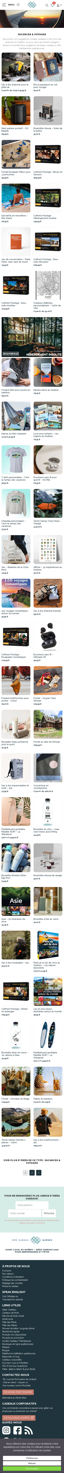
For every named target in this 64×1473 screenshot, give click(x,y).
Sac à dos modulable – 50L (15, 962)
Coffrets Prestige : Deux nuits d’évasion (45, 260)
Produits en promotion (13, 1338)
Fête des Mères (9, 1325)
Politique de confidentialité (15, 1280)
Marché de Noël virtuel (13, 1316)
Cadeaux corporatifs (12, 1360)
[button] (59, 5)
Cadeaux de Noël (10, 1313)
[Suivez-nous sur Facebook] (17, 1429)
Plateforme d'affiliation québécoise (18, 1353)
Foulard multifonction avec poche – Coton (15, 699)
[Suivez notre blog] (29, 1429)
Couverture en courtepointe (41, 786)
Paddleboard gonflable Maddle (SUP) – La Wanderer (13, 831)
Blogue (5, 1350)
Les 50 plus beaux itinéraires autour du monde (47, 1010)
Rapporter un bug (10, 1356)
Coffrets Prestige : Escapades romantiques (13, 655)
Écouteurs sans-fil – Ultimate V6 (43, 655)
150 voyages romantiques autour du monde (14, 612)
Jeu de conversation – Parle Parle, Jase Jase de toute (15, 260)
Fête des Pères (9, 1322)
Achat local (7, 1319)
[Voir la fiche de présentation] (16, 67)
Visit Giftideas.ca (10, 1296)
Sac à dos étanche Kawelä (47, 611)
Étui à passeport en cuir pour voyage (45, 85)
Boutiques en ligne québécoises (17, 1344)
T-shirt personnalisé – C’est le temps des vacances (15, 478)
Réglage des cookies (12, 1283)
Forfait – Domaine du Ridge (15, 1098)
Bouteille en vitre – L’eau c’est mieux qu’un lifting (46, 830)
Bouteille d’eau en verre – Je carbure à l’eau (14, 1053)
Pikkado (6, 1347)
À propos (6, 1270)
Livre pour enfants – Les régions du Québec (45, 434)
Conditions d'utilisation (13, 1277)
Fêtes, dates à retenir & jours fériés (18, 1369)
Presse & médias (10, 1286)
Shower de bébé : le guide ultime (18, 1328)
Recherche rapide (10, 1331)
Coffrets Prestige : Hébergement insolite (44, 216)
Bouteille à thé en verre (45, 919)
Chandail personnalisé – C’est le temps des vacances (13, 523)
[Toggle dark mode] (18, 4)
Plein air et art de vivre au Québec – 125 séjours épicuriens (46, 965)
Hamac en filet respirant (13, 433)
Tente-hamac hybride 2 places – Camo (13, 1141)
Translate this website (12, 1299)
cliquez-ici (23, 1382)
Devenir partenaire (18, 1392)
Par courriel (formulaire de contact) (19, 1379)
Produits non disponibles (14, 1335)
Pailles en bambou (42, 1098)
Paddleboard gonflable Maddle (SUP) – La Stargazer (45, 1055)
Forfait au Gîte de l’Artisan (46, 742)
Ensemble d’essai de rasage (47, 875)
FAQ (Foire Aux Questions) (14, 1366)
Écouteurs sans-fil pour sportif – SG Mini (45, 478)
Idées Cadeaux (9, 1309)
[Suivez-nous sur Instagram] (6, 1429)
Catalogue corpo (17, 1417)
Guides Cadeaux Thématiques (16, 1341)
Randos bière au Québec (46, 390)
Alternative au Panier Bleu (14, 1398)
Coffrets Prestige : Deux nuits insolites (13, 304)
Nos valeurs (8, 1274)
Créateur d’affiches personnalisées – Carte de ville (47, 305)
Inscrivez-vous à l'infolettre (15, 1363)
